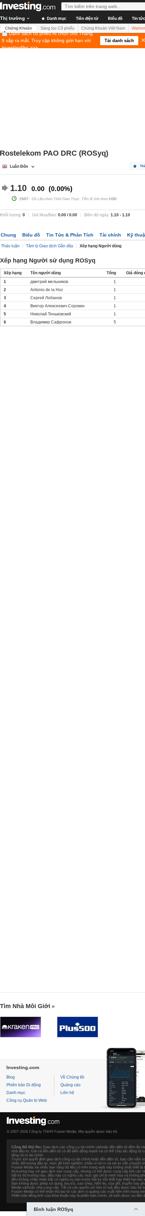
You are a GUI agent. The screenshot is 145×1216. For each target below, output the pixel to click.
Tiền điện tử (87, 18)
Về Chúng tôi (72, 1077)
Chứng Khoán (18, 28)
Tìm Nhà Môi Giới (25, 1006)
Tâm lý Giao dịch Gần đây (49, 246)
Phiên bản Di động (23, 1085)
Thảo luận (10, 246)
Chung (8, 235)
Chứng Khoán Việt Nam (103, 28)
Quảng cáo (70, 1085)
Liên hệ (67, 1092)
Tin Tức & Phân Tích (69, 235)
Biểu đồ (115, 18)
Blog (10, 1077)
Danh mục (56, 18)
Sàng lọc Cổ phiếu (57, 28)
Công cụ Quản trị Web (26, 1100)
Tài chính (110, 235)
